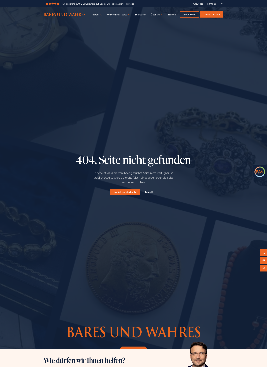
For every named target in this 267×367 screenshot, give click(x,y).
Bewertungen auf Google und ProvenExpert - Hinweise (108, 4)
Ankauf (95, 15)
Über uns (155, 15)
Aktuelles (198, 4)
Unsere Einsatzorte (117, 15)
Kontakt (211, 4)
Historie (172, 15)
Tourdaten (140, 15)
